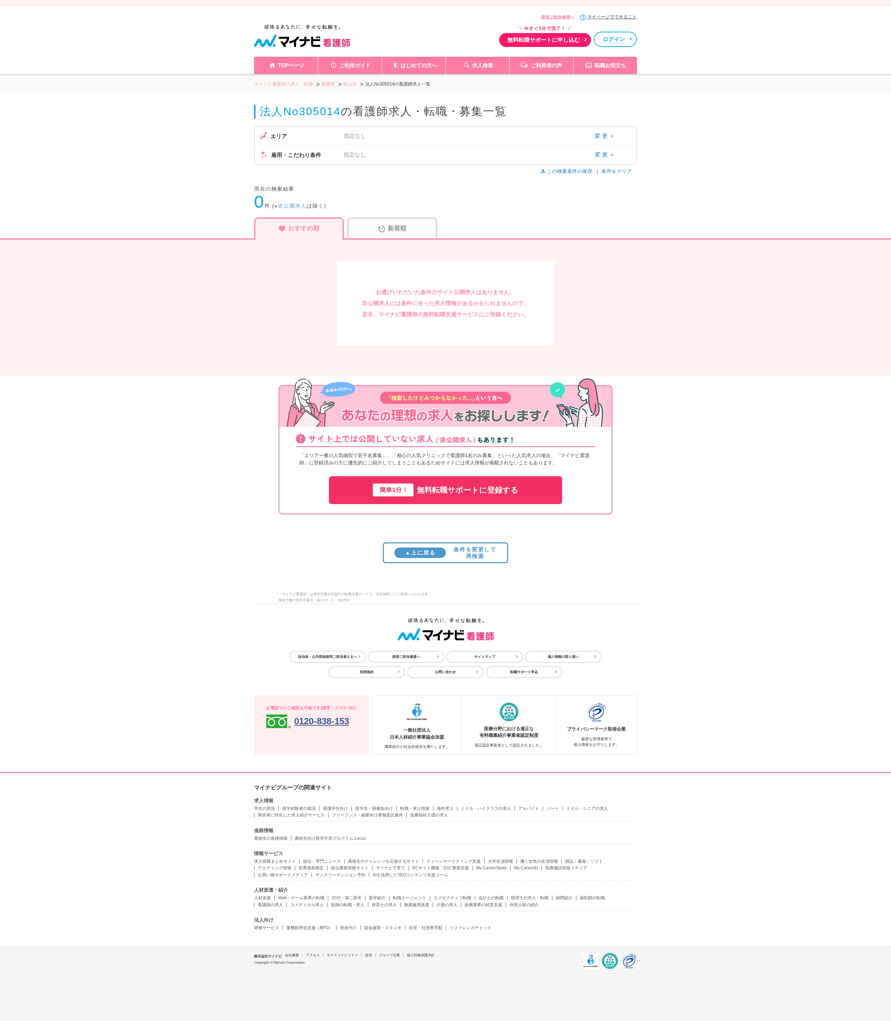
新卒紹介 (377, 897)
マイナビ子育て (390, 868)
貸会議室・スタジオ (383, 927)
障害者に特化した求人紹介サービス (291, 815)
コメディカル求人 (307, 904)
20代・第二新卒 (347, 897)
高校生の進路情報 (270, 838)
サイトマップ (484, 657)
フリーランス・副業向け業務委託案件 (367, 815)
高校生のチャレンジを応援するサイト (383, 861)
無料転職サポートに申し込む (543, 40)
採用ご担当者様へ (557, 17)
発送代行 (348, 927)
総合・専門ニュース (322, 861)
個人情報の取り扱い (563, 657)
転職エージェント (409, 897)
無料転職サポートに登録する (449, 490)
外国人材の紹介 (524, 904)
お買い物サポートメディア (283, 874)
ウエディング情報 (274, 868)
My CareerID (526, 868)
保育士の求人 (384, 904)
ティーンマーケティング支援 (453, 861)
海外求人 (445, 808)
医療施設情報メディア (566, 868)
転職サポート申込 (524, 672)
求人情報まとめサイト (275, 861)
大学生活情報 (500, 861)
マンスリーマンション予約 (340, 874)
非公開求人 (292, 206)
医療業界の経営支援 (483, 904)
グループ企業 (389, 955)
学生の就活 (264, 808)
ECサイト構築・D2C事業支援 (440, 868)
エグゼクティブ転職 (452, 897)
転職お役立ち (610, 65)
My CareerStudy (491, 868)
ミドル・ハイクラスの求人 (486, 808)
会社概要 (292, 955)
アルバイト (528, 808)
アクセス (313, 955)
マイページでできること (612, 16)
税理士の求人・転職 (530, 897)
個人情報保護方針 (421, 955)
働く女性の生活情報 (539, 861)
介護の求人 (446, 904)
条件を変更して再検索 (450, 553)
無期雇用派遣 (416, 904)
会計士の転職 (491, 897)
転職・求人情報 (414, 808)
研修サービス (266, 927)
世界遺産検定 (311, 868)
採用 (368, 955)
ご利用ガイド (355, 65)
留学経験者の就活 (299, 808)
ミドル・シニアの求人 (587, 808)
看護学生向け (335, 808)
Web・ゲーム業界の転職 (301, 897)
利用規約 (367, 672)
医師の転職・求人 (347, 904)
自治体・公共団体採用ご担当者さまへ (327, 657)
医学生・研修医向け (374, 808)
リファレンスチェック (470, 927)
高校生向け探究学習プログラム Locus (330, 838)
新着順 (397, 228)
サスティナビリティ (342, 955)
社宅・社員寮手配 (425, 927)
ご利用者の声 (546, 65)
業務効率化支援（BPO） (309, 927)
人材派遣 (262, 897)
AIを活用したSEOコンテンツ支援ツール (410, 874)
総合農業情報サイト (350, 868)
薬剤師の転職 (592, 897)
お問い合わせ (445, 672)
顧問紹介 (564, 897)
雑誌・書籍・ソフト (584, 861)
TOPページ (291, 65)
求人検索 (482, 65)
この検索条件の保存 (569, 171)
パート (552, 808)
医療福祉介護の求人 (429, 815)
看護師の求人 (270, 904)
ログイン (614, 39)
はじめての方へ (419, 65)
